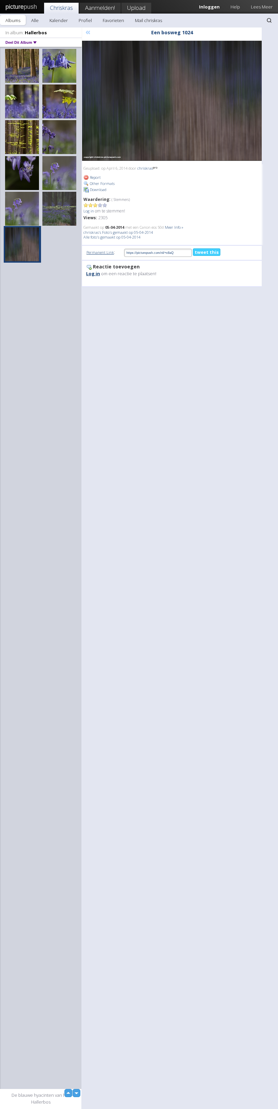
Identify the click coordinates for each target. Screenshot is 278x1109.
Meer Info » (174, 227)
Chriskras (61, 8)
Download (97, 189)
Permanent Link (100, 252)
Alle (35, 20)
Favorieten (113, 20)
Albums (12, 20)
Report (95, 177)
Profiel (85, 20)
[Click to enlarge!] (172, 101)
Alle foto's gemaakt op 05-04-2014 (111, 237)
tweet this (207, 252)
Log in (88, 210)
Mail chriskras (148, 20)
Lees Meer (262, 7)
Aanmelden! (100, 8)
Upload (136, 8)
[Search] (269, 20)
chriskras (145, 168)
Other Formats (102, 183)
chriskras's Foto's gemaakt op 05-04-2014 (118, 232)
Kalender (58, 20)
